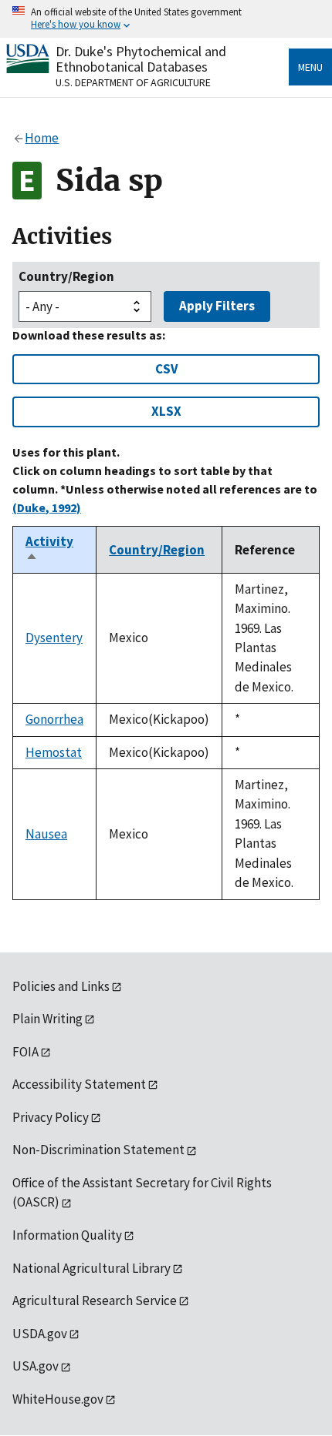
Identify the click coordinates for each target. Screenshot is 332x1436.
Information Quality (67, 1235)
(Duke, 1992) (46, 507)
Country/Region (66, 276)
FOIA (25, 1051)
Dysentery (54, 637)
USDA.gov (39, 1333)
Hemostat (53, 752)
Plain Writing (47, 1018)
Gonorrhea (54, 719)
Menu (310, 67)
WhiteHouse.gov (57, 1399)
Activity (49, 550)
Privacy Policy (50, 1117)
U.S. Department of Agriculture (133, 82)
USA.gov (35, 1365)
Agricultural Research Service (94, 1300)
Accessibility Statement (79, 1084)
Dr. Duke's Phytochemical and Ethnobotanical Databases (141, 58)
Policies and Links (61, 986)
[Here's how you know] (166, 19)
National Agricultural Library (91, 1268)
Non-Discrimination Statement (98, 1149)
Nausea (46, 833)
